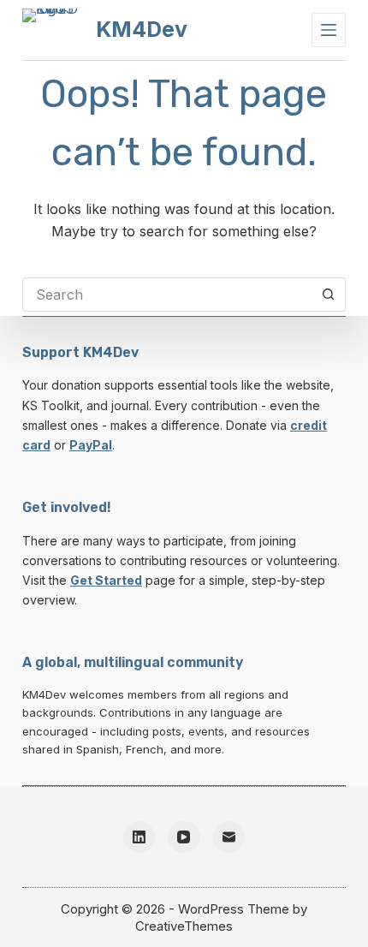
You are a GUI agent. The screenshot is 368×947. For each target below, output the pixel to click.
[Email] (229, 837)
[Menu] (329, 30)
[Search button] (329, 294)
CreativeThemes (184, 926)
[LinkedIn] (139, 837)
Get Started (106, 580)
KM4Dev (141, 29)
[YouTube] (184, 837)
